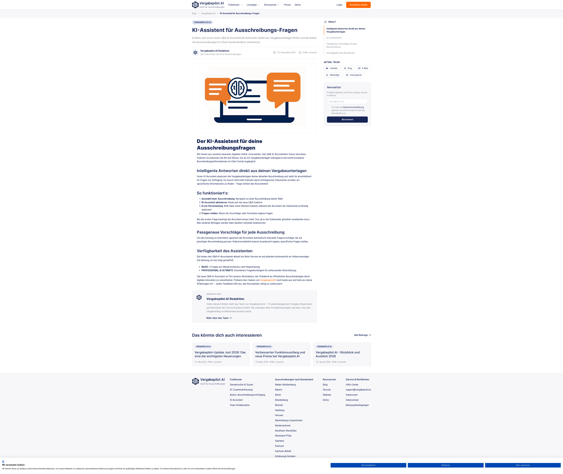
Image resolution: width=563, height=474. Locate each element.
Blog (194, 13)
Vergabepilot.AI (208, 13)
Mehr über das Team (217, 318)
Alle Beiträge (361, 335)
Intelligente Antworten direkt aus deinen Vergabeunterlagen (345, 30)
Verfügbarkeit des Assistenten (340, 53)
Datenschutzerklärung (353, 107)
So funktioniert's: (334, 38)
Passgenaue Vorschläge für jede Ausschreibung (341, 45)
